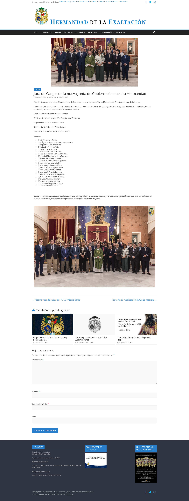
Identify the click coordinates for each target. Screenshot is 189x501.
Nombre (36, 391)
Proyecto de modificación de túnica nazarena (134, 300)
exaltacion (52, 97)
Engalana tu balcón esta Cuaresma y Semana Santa (50, 338)
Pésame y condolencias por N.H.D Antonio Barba (56, 300)
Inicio (35, 32)
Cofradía (79, 32)
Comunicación (106, 32)
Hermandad (46, 32)
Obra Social (92, 32)
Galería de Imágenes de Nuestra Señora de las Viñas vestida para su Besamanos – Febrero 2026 (93, 2)
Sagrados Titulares (63, 32)
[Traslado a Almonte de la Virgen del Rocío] (136, 315)
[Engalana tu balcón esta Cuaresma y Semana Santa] (52, 315)
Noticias (37, 90)
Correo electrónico (40, 404)
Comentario (37, 359)
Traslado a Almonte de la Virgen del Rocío (134, 338)
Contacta (120, 32)
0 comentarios (63, 97)
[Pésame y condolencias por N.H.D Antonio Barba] (94, 315)
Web (34, 416)
